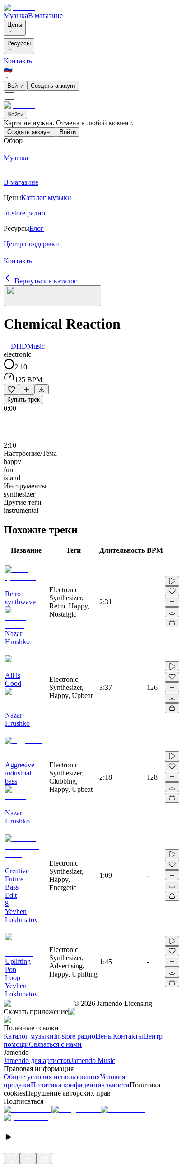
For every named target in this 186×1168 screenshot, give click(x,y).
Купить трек (23, 399)
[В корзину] (172, 622)
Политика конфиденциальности (80, 1085)
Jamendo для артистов (37, 1060)
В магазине (45, 15)
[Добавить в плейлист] (26, 389)
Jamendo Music (92, 1060)
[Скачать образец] (41, 389)
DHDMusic (28, 346)
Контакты (19, 61)
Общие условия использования (52, 1077)
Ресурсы (19, 43)
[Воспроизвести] (172, 581)
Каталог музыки (29, 1036)
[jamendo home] (19, 7)
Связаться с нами (55, 1044)
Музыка (16, 15)
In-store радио (74, 1036)
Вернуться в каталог (45, 281)
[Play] (52, 295)
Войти (15, 85)
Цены (14, 24)
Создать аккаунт (53, 85)
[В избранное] (11, 389)
